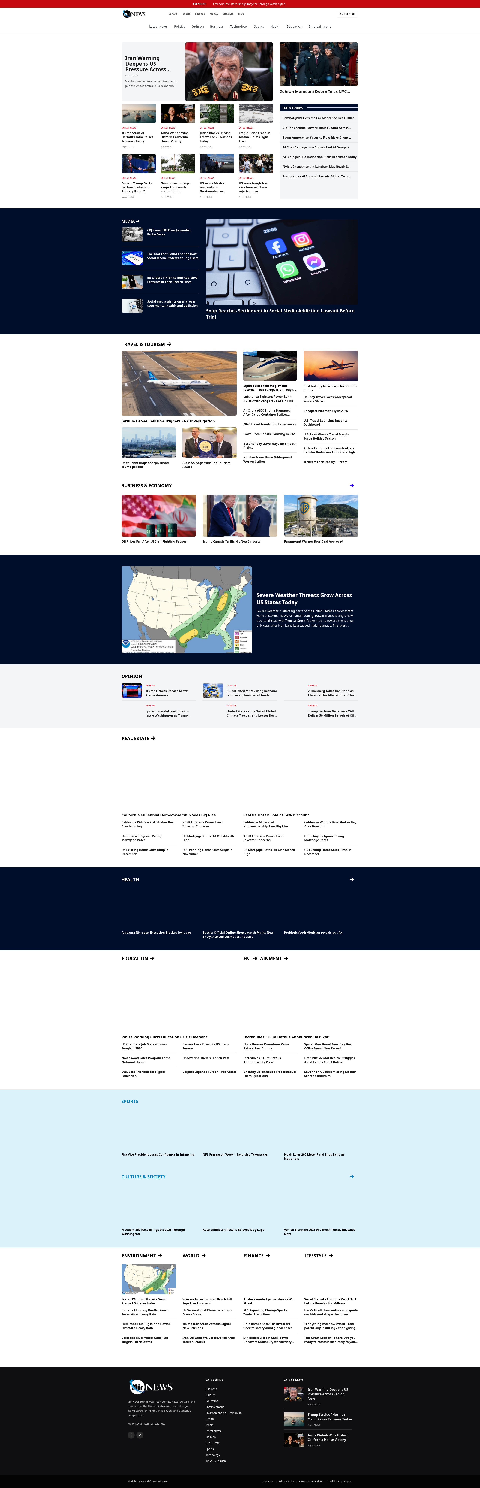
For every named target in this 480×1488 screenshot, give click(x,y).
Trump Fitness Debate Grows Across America (167, 693)
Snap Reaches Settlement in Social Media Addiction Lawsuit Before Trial (280, 314)
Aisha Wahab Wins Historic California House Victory (174, 137)
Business (217, 26)
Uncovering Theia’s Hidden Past (206, 1058)
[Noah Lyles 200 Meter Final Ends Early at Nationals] (321, 1129)
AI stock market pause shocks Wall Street (269, 1301)
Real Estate (213, 1443)
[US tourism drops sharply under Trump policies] (149, 442)
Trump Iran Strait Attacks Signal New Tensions (206, 1326)
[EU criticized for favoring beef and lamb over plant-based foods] (213, 690)
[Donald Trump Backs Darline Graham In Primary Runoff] (139, 163)
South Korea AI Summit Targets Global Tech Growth (315, 176)
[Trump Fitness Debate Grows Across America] (132, 690)
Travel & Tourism (216, 1461)
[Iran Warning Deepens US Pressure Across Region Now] (229, 71)
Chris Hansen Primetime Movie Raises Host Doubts (266, 1046)
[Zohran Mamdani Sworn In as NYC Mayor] (319, 64)
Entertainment (320, 26)
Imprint (348, 1481)
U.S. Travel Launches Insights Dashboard (325, 423)
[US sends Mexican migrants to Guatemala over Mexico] (217, 163)
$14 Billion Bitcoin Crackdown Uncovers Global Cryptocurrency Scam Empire (267, 1340)
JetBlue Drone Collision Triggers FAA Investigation (168, 421)
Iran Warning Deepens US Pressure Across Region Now (145, 63)
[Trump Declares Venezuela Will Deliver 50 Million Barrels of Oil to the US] (294, 711)
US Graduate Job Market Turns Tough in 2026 (144, 1046)
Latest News (158, 26)
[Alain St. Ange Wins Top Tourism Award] (209, 442)
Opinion (198, 26)
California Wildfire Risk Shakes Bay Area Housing (148, 824)
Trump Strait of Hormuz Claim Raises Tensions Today (137, 137)
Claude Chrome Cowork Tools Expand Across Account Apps (316, 128)
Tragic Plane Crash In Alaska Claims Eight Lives (254, 137)
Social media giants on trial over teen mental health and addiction (172, 304)
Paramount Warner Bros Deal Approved (313, 541)
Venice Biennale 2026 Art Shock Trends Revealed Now (320, 1232)
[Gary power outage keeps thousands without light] (178, 163)
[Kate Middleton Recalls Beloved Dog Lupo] (240, 1204)
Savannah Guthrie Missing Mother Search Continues (330, 1074)
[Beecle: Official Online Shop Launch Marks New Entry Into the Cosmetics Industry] (240, 907)
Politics (179, 26)
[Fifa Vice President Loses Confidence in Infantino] (159, 1129)
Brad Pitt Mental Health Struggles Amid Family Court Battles (329, 1060)
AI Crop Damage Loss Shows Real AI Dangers (316, 147)
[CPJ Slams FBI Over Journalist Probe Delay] (132, 234)
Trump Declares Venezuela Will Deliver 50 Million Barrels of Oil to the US (333, 713)
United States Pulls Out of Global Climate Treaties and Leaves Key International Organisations (251, 713)
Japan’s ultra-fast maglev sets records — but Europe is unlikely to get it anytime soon (269, 388)
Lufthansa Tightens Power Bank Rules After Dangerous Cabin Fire (268, 399)
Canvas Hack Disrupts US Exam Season (205, 1046)
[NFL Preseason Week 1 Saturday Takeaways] (240, 1129)
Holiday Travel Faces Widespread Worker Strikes (267, 459)
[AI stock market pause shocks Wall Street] (270, 1279)
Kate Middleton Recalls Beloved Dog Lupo (234, 1230)
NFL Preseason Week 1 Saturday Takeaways (235, 1155)
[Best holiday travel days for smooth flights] (331, 366)
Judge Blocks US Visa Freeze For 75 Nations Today (216, 137)
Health (276, 26)
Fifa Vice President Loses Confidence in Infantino (158, 1155)
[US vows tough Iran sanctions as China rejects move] (256, 163)
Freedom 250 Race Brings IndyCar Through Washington (249, 4)
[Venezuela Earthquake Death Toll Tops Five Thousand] (209, 1279)
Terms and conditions (311, 1481)
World (186, 14)
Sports (259, 26)
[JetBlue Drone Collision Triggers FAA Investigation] (179, 383)
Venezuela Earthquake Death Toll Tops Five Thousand (207, 1301)
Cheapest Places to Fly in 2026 (326, 411)
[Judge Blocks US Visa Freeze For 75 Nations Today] (217, 113)
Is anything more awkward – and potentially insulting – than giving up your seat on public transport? (330, 1326)
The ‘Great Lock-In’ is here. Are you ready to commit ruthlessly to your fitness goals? (330, 1340)
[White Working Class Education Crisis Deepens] (179, 999)
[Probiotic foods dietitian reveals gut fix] (321, 907)
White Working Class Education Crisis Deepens (165, 1036)
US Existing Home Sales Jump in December (145, 852)
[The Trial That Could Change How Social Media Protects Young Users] (132, 258)
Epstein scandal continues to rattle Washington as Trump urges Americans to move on (167, 713)
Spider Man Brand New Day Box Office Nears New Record (328, 1046)
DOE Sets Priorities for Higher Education (143, 1074)
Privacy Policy (286, 1481)
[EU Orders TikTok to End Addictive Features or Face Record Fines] (132, 282)
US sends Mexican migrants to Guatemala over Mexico (213, 187)
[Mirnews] (140, 14)
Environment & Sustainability (224, 1413)
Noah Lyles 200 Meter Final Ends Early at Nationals (314, 1157)
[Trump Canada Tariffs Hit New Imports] (240, 516)
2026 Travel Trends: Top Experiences (269, 424)
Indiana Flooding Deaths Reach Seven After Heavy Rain (145, 1312)
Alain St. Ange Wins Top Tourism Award (206, 465)
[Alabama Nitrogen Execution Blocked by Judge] (159, 907)
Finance (200, 14)
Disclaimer (333, 1481)
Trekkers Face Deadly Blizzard (326, 462)
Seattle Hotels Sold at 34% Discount (276, 815)
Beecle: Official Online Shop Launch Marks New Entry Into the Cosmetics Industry (238, 935)
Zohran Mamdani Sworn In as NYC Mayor (313, 91)
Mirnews (162, 1481)
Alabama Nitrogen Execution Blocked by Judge (156, 933)
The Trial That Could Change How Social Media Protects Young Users (172, 256)
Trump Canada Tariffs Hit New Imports (231, 541)
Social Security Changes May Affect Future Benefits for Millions (330, 1301)
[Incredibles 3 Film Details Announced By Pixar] (300, 999)
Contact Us (268, 1481)
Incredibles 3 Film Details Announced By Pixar (286, 1036)
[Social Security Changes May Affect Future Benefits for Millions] (331, 1279)
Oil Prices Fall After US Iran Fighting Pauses (154, 541)
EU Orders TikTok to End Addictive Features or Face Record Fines (172, 280)
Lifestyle (228, 14)
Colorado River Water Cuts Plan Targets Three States (145, 1340)
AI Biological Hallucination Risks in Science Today (320, 157)
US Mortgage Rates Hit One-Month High (208, 838)
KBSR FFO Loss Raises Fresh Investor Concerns (203, 824)
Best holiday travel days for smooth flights (270, 446)
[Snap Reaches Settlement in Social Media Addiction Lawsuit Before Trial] (282, 262)
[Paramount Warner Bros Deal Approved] (321, 516)
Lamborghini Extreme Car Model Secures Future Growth (318, 118)
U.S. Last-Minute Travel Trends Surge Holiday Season (326, 436)
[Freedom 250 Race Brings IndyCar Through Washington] (159, 1204)
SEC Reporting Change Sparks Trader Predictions (265, 1312)
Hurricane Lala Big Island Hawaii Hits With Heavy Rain (146, 1326)
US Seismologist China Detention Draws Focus (207, 1312)
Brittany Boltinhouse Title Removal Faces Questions (269, 1074)
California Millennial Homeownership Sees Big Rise (169, 815)
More (241, 14)
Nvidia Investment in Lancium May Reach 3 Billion (315, 167)
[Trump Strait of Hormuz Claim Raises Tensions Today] (139, 113)
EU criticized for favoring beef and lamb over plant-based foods (252, 693)
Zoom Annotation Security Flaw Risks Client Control (315, 138)
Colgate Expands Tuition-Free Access (209, 1072)
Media (210, 1425)
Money (214, 14)
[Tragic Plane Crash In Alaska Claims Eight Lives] (256, 113)
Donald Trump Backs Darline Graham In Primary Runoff (137, 187)
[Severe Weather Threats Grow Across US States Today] (187, 609)
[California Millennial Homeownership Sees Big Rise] (179, 777)
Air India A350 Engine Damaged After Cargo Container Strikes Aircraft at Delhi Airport (266, 413)
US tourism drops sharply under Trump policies (145, 465)
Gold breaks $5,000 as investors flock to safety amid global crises (267, 1326)
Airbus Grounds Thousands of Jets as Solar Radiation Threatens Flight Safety (330, 450)
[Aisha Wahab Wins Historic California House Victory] (178, 113)
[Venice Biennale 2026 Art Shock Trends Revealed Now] (321, 1204)
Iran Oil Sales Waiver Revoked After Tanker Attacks (208, 1340)
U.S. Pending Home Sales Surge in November (207, 852)
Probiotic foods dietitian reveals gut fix (313, 933)
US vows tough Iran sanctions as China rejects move (253, 187)
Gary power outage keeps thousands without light (175, 187)
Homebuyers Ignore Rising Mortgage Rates (141, 838)
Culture (210, 1395)
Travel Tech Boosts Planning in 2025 (269, 434)
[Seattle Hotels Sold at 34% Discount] (300, 777)
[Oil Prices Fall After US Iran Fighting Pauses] (159, 516)
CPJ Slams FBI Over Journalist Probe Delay (169, 232)
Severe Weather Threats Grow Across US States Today (304, 598)
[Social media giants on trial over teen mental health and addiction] (132, 306)
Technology (239, 26)
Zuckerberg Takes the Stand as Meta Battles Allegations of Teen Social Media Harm (332, 693)
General (173, 14)
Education (294, 26)
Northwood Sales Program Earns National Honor (146, 1060)
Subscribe (347, 13)
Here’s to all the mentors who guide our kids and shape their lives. (331, 1312)
